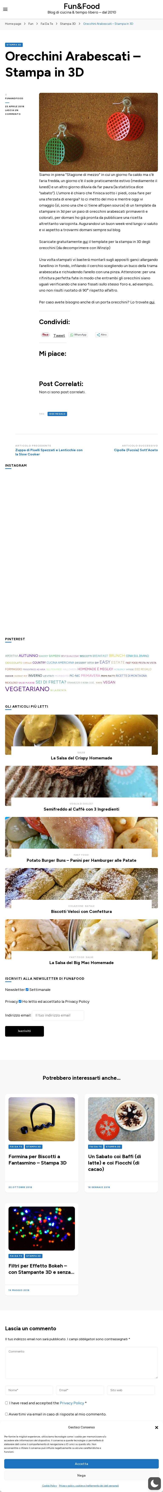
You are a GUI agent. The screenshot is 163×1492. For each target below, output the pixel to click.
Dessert (80, 662)
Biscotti (86, 656)
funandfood (14, 98)
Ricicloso (11, 682)
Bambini (54, 656)
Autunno (28, 655)
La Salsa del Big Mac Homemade (81, 962)
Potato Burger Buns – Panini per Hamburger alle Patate (81, 860)
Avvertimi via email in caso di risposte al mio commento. (57, 1414)
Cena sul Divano (137, 656)
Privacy (11, 1001)
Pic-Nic (75, 675)
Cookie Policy (49, 1485)
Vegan (109, 682)
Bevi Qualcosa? (70, 656)
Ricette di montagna (131, 675)
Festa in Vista (147, 662)
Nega (81, 1475)
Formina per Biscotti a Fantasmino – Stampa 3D (37, 1159)
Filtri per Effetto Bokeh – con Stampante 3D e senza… (41, 1269)
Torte (99, 682)
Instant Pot (20, 676)
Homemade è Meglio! (95, 669)
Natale (90, 906)
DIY (97, 662)
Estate (118, 662)
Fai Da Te (16, 1146)
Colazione (76, 906)
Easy (105, 662)
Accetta (81, 1464)
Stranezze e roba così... (81, 682)
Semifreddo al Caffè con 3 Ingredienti (81, 809)
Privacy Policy (72, 1403)
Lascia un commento (19, 112)
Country (39, 662)
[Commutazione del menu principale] (5, 9)
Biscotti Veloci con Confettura (81, 911)
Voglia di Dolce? (81, 803)
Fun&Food (82, 6)
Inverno (35, 676)
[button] (157, 1427)
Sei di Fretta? (50, 682)
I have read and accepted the (48, 1403)
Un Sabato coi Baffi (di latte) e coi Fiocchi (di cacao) (114, 1162)
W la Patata (58, 690)
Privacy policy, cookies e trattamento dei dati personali (89, 1485)
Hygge (130, 669)
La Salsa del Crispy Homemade (81, 757)
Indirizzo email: (18, 1015)
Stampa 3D (14, 44)
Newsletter (15, 989)
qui (85, 241)
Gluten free (54, 669)
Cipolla (27, 663)
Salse (81, 752)
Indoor (9, 676)
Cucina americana (60, 662)
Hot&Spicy (119, 669)
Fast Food (132, 663)
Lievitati (48, 675)
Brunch (117, 655)
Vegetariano (27, 689)
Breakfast (100, 656)
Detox (90, 663)
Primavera (90, 676)
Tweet (59, 334)
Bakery (43, 656)
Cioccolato (13, 662)
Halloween (70, 669)
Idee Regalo (57, 413)
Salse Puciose (26, 682)
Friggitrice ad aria (34, 669)
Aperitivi (11, 656)
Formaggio (13, 669)
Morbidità (62, 675)
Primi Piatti (108, 675)
